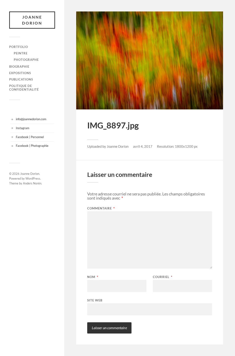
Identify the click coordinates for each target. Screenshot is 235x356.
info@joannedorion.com (31, 119)
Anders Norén (32, 183)
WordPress (32, 178)
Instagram (22, 128)
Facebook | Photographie (32, 145)
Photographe (26, 59)
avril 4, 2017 (142, 146)
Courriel (162, 276)
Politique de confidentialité (24, 87)
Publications (21, 79)
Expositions (20, 73)
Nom (92, 276)
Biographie (19, 66)
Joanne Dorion (32, 20)
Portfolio (18, 47)
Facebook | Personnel (30, 137)
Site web (94, 300)
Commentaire (101, 208)
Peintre (21, 53)
